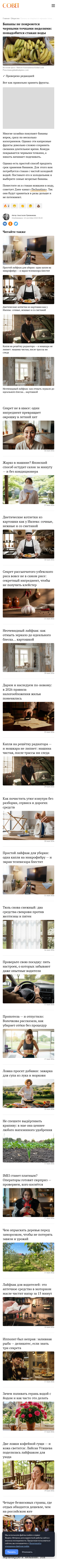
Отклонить (27, 1552)
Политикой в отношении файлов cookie (23, 1544)
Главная (6, 18)
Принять (11, 1552)
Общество (15, 18)
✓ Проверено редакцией (18, 76)
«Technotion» (38, 189)
